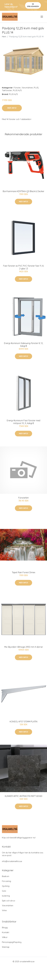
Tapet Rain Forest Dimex (23, 572)
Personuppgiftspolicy (11, 942)
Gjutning (5, 886)
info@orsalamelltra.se (12, 861)
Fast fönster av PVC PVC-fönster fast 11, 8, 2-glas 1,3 (23, 267)
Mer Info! (11, 108)
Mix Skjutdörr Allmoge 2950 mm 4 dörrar (23, 647)
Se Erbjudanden (33, 5)
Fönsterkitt (23, 497)
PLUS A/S (17, 90)
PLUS (36, 87)
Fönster (17, 87)
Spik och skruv (8, 900)
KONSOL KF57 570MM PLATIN (23, 721)
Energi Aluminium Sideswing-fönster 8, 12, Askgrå (23, 344)
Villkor (5, 937)
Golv (4, 891)
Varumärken (27, 87)
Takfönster (7, 90)
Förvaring (6, 881)
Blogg (5, 927)
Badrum (5, 876)
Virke (4, 910)
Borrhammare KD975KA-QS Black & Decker (23, 191)
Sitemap (5, 947)
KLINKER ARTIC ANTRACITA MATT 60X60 (23, 796)
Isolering (6, 896)
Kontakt (5, 932)
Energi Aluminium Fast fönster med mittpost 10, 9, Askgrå (23, 422)
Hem (4, 36)
